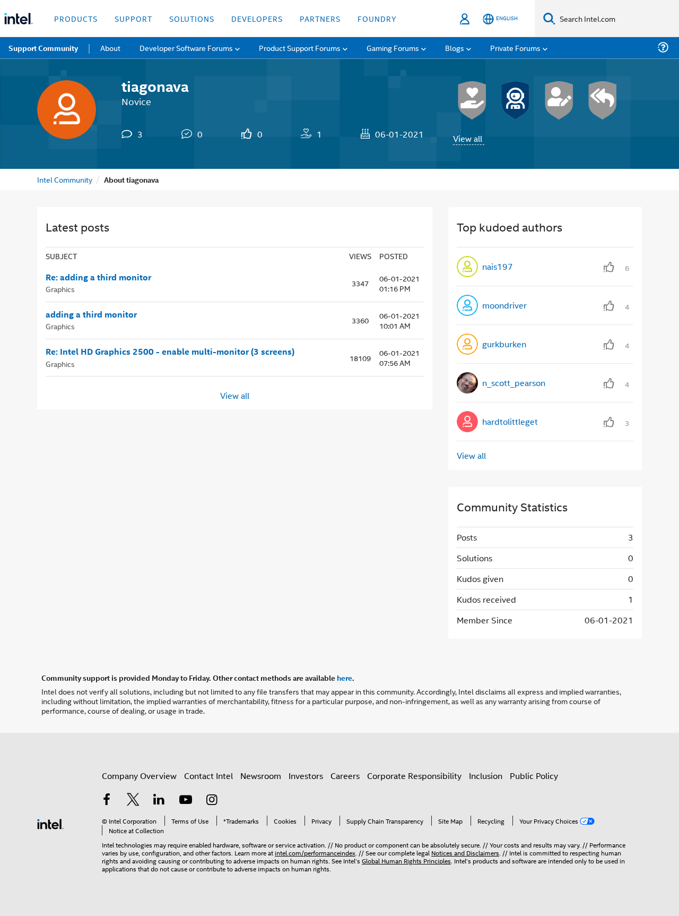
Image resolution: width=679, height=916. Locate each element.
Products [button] (76, 18)
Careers (345, 775)
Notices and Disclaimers (465, 852)
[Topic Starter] (559, 100)
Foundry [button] (377, 18)
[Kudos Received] (472, 100)
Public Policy (534, 775)
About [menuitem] (110, 47)
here (344, 677)
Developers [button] (257, 18)
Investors (306, 775)
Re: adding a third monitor (98, 277)
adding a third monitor (91, 314)
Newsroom (260, 775)
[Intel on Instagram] (212, 800)
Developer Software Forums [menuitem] (186, 47)
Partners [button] (320, 18)
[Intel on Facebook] (107, 800)
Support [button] (133, 18)
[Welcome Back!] (516, 100)
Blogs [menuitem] (454, 47)
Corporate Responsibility (414, 775)
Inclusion (485, 775)
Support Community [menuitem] (43, 48)
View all (467, 138)
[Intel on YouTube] (186, 800)
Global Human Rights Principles (406, 860)
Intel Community (64, 179)
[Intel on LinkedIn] (159, 800)
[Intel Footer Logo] (50, 823)
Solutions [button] (191, 18)
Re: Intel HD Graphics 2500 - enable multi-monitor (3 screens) (170, 351)
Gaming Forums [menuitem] (393, 47)
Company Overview (139, 775)
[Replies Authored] (603, 100)
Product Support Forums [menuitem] (300, 47)
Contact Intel (208, 775)
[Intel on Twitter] (133, 800)
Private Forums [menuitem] (515, 47)
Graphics (60, 288)
